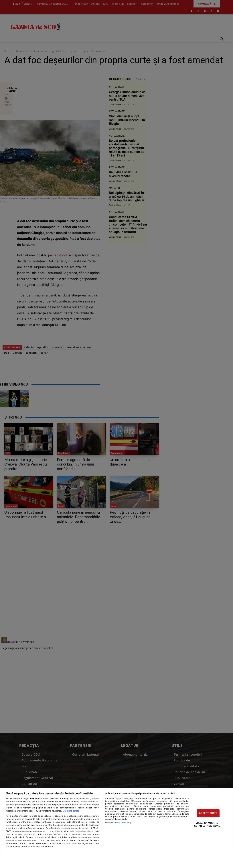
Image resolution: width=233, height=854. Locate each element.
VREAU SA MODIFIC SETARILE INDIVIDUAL (207, 824)
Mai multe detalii (71, 811)
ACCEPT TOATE (208, 813)
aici (34, 834)
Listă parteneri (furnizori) (118, 822)
